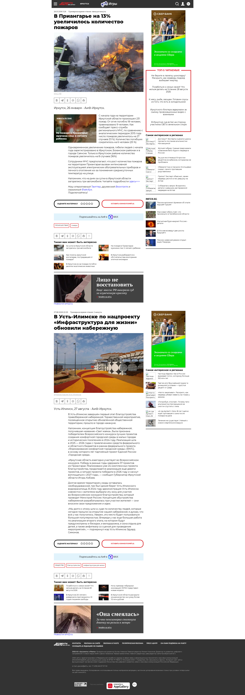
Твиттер (96, 186)
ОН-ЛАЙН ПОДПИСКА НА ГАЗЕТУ (173, 643)
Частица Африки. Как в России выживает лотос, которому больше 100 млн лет (173, 376)
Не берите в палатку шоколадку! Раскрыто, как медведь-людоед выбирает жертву (168, 78)
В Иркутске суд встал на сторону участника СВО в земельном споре (168, 123)
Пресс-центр (151, 643)
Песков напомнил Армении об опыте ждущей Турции (173, 204)
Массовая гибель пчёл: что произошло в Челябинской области (173, 213)
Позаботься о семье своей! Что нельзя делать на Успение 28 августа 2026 (168, 89)
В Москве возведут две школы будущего (170, 232)
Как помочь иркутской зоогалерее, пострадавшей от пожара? (79, 257)
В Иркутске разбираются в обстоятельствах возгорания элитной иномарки (124, 257)
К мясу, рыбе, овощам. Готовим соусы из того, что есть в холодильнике (168, 100)
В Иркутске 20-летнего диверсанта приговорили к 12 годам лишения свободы (79, 597)
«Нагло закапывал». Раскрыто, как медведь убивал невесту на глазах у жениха (174, 394)
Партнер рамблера (96, 684)
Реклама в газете (111, 643)
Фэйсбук (87, 189)
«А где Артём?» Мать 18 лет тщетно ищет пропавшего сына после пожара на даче (173, 413)
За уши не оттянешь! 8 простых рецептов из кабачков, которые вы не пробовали (174, 160)
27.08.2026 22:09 (61, 312)
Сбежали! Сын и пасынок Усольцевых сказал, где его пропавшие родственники (174, 169)
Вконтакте (122, 186)
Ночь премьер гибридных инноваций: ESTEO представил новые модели (124, 588)
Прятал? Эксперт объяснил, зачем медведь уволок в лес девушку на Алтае (173, 178)
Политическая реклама (132, 643)
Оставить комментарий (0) (122, 204)
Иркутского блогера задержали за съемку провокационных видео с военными (168, 112)
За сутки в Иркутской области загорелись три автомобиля (79, 247)
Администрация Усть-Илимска (67, 395)
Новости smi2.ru (63, 303)
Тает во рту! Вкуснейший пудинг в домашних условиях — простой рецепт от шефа (173, 385)
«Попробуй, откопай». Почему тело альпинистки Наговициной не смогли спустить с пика (173, 404)
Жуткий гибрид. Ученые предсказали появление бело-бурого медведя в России (174, 150)
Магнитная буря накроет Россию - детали (172, 222)
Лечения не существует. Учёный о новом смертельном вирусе (173, 421)
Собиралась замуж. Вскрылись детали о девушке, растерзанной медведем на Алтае (172, 188)
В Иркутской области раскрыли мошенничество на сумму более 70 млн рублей (125, 597)
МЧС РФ (57, 94)
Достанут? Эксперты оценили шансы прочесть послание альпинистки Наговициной (174, 141)
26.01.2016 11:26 (60, 11)
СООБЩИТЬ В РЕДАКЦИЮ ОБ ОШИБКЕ (87, 646)
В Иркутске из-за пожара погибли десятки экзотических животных (81, 265)
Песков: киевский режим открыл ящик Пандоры (171, 241)
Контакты (76, 643)
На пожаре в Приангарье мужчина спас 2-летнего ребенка (125, 247)
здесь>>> (134, 181)
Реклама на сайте (92, 643)
